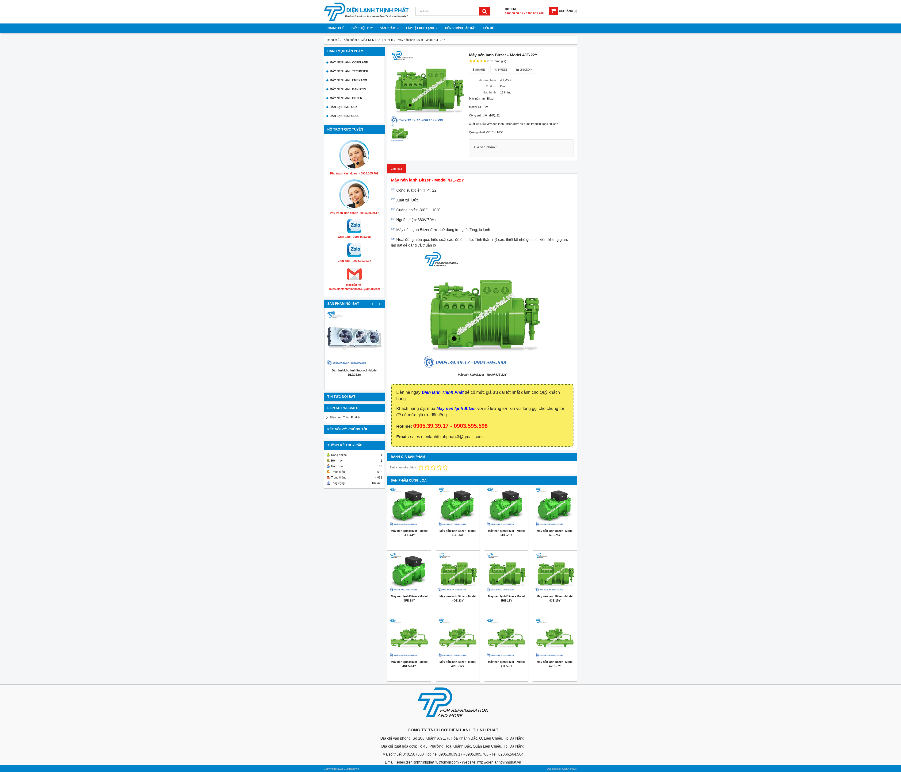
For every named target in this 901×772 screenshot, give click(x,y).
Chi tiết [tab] (396, 168)
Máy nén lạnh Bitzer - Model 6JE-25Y (555, 533)
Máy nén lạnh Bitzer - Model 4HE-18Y (506, 598)
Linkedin (526, 69)
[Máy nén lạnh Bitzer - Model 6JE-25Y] (554, 506)
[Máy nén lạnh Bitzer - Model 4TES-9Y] (506, 637)
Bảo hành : (490, 92)
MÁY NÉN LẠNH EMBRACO (348, 80)
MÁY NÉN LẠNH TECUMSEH (349, 71)
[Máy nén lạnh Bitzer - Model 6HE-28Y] (506, 506)
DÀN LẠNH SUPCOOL (344, 116)
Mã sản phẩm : (487, 80)
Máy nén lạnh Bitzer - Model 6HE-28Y (506, 533)
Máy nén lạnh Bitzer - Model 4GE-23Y (457, 598)
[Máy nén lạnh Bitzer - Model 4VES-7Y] (554, 637)
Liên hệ (488, 28)
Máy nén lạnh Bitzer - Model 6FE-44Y (409, 533)
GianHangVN (569, 768)
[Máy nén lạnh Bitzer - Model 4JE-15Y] (554, 572)
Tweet (502, 69)
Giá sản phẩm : (485, 147)
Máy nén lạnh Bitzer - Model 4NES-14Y (409, 664)
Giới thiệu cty (362, 28)
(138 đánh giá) (496, 61)
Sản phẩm (388, 28)
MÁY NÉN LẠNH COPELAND (349, 62)
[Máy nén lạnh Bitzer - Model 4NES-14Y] (409, 637)
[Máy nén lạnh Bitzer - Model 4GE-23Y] (457, 572)
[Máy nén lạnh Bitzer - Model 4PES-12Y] (457, 637)
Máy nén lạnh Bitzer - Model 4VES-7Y (555, 664)
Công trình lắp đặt (460, 28)
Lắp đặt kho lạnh (420, 28)
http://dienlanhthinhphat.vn (499, 762)
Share (479, 69)
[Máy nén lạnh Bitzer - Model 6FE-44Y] (409, 506)
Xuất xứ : (491, 86)
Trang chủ (335, 28)
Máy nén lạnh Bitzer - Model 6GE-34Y (457, 533)
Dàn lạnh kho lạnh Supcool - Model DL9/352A (354, 372)
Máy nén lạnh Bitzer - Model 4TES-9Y (506, 664)
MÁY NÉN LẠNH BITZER (346, 98)
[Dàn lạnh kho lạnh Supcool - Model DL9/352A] (354, 338)
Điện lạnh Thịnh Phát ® (345, 417)
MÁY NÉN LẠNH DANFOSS (348, 89)
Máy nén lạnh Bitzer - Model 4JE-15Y (555, 598)
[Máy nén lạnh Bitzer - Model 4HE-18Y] (506, 572)
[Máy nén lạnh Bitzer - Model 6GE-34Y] (457, 506)
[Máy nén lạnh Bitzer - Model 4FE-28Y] (409, 572)
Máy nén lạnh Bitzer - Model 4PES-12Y (457, 664)
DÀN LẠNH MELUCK (344, 107)
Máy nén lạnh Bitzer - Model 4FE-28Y (409, 598)
